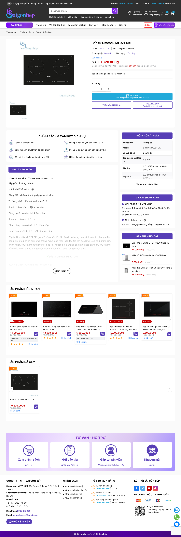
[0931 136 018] (159, 3)
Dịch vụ (93, 25)
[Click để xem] (49, 70)
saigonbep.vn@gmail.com (25, 515)
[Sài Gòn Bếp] (20, 13)
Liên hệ (122, 25)
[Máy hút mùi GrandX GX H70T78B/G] (126, 258)
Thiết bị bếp (72, 17)
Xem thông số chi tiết (146, 184)
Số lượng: (96, 83)
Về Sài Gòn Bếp (57, 25)
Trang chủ (41, 25)
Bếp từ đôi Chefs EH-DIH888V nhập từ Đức (150, 244)
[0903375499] (177, 517)
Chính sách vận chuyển (76, 490)
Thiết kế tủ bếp (56, 17)
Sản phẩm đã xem (21, 362)
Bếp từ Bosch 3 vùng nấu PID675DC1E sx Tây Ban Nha (123, 328)
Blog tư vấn (108, 25)
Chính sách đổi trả (73, 494)
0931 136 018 (102, 495)
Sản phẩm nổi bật (77, 25)
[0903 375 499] (126, 3)
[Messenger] (177, 524)
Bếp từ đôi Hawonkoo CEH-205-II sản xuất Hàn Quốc (89, 328)
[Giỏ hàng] (173, 13)
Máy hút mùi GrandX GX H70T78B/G (149, 255)
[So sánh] (97, 58)
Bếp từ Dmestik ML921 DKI (22, 399)
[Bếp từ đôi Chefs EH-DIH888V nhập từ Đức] (126, 245)
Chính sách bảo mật (74, 486)
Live (149, 25)
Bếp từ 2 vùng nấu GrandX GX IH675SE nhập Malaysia (157, 328)
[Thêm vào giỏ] (36, 334)
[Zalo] (177, 510)
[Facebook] (136, 488)
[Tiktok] (155, 488)
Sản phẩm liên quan (24, 289)
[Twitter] (142, 488)
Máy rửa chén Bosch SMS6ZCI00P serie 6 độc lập (152, 269)
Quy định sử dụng (73, 498)
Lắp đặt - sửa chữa (105, 17)
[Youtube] (149, 488)
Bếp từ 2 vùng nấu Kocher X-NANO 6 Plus (56, 328)
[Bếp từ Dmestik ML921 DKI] (24, 381)
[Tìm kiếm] (115, 11)
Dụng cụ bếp (87, 17)
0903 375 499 (142, 214)
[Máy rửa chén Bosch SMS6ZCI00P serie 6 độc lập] (126, 270)
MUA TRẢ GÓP (152, 105)
